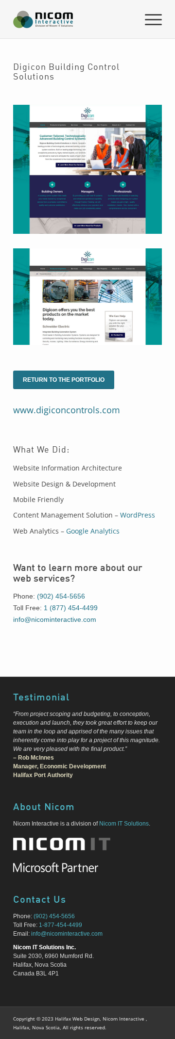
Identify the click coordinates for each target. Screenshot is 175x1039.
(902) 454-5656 (61, 596)
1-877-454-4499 (60, 925)
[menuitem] (148, 19)
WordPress (137, 515)
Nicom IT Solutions (124, 823)
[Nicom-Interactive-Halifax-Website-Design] (72, 19)
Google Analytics (93, 531)
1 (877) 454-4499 (71, 608)
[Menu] (148, 19)
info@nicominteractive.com (54, 619)
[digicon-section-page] (87, 296)
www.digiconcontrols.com (66, 410)
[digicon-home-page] (87, 169)
